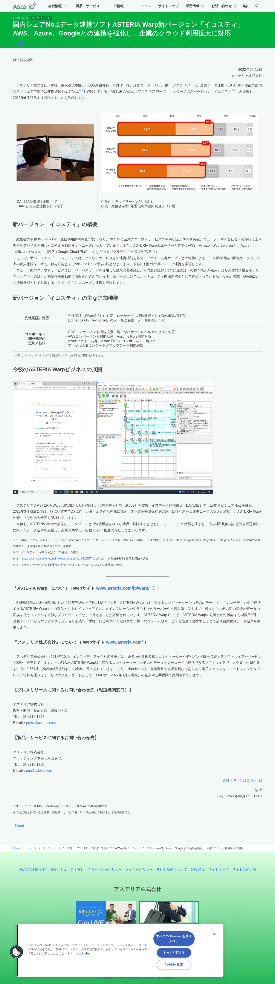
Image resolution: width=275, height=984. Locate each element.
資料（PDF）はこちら (239, 780)
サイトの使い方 (244, 869)
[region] (120, 950)
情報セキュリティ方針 (67, 869)
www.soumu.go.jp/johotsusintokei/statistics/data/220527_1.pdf (60, 558)
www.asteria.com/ (124, 642)
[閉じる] (214, 934)
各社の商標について (171, 869)
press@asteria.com (41, 723)
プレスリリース (41, 18)
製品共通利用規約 (32, 869)
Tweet (19, 43)
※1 (81, 90)
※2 (233, 90)
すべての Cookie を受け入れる (174, 938)
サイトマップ (218, 869)
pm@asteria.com (39, 770)
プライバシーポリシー (104, 869)
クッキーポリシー (139, 869)
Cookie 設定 (174, 964)
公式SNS (198, 869)
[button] (16, 952)
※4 (129, 250)
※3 (90, 238)
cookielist (83, 953)
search (257, 6)
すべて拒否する (174, 952)
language (245, 6)
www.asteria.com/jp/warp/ (123, 588)
